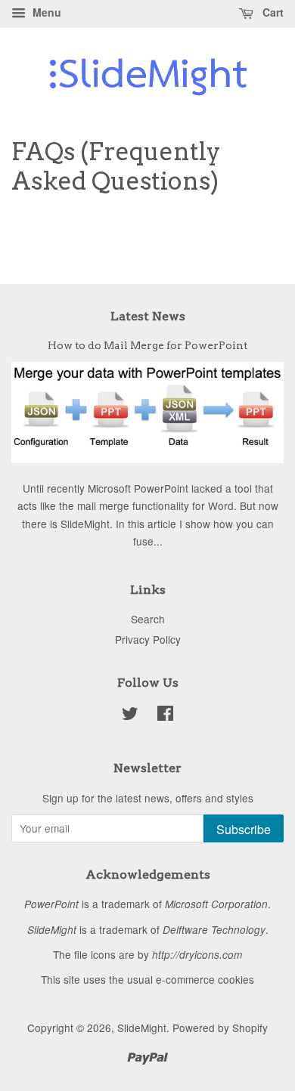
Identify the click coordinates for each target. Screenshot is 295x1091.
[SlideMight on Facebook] (165, 715)
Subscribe (243, 829)
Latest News (147, 316)
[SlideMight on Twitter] (130, 715)
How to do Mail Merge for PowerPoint (147, 345)
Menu (45, 12)
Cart (271, 12)
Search (148, 618)
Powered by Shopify (220, 1027)
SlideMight (141, 1027)
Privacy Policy (148, 639)
